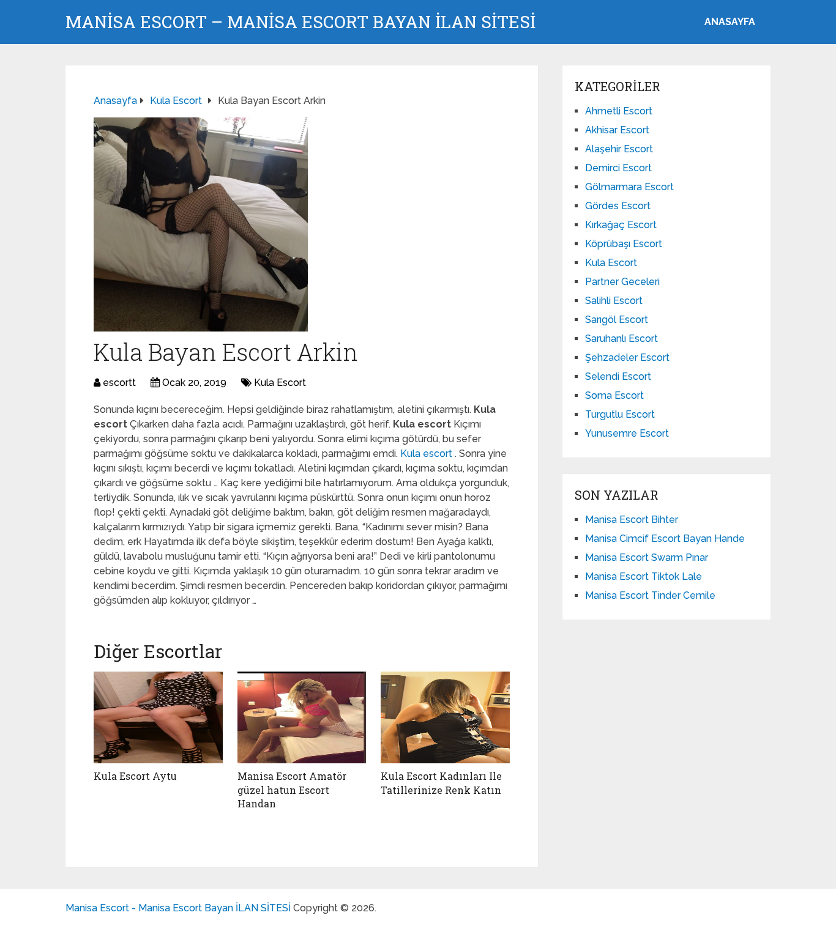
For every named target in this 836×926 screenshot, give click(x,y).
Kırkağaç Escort (621, 225)
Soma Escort (614, 395)
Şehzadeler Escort (627, 357)
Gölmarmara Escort (629, 187)
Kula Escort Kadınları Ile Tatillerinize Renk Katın (441, 782)
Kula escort (427, 453)
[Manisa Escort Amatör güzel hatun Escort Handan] (302, 717)
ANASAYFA (729, 22)
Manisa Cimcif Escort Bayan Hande (665, 538)
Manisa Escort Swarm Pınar (646, 557)
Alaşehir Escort (619, 149)
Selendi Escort (618, 376)
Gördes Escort (618, 206)
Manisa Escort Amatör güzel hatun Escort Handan (291, 789)
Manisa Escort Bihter (631, 519)
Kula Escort (280, 382)
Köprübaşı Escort (623, 244)
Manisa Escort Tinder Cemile (650, 595)
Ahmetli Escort (618, 111)
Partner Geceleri (622, 281)
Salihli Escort (614, 300)
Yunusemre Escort (627, 433)
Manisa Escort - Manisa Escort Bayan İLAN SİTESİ (178, 908)
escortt (119, 382)
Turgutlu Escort (620, 414)
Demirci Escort (618, 168)
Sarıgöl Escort (616, 319)
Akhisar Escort (617, 130)
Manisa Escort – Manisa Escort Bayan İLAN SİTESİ (300, 22)
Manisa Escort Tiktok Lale (643, 576)
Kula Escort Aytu (135, 775)
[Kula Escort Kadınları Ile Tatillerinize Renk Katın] (445, 717)
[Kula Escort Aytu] (158, 717)
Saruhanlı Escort (621, 338)
